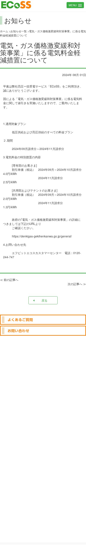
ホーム (4, 31)
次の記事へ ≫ (77, 284)
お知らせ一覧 (18, 31)
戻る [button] (44, 300)
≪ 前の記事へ (9, 280)
